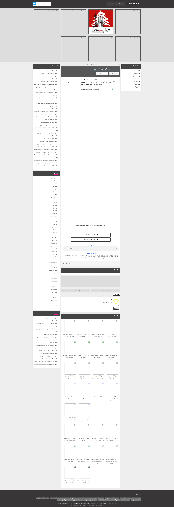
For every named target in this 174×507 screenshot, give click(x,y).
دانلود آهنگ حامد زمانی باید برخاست (49, 122)
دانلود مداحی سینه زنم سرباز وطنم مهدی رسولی (46, 152)
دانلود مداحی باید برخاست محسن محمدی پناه (47, 146)
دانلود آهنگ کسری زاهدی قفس (50, 70)
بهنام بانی (55, 199)
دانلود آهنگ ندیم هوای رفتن (50, 320)
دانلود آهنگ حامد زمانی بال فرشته (49, 78)
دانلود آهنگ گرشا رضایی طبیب (50, 318)
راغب (56, 221)
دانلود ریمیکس (135, 81)
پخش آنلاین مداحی (90, 500)
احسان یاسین (54, 178)
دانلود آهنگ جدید (119, 4)
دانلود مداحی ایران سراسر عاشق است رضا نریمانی (46, 165)
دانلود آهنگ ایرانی (75, 505)
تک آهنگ (137, 84)
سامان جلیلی (54, 229)
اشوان (55, 183)
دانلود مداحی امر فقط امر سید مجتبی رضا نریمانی (46, 125)
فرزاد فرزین (54, 256)
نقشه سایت (110, 4)
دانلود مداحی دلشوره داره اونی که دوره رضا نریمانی (45, 111)
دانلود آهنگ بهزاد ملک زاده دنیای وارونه (48, 350)
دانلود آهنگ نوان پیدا (52, 342)
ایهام (56, 194)
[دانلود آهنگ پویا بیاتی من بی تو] (73, 21)
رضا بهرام (55, 224)
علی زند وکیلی (54, 246)
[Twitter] (64, 263)
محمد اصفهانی (54, 267)
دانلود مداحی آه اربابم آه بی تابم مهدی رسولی (47, 163)
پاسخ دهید (116, 308)
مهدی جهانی (54, 292)
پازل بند (55, 202)
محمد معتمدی (54, 278)
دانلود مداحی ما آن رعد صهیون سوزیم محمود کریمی (45, 149)
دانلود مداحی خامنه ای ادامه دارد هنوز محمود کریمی (45, 160)
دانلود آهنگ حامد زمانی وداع (51, 119)
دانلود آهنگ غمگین (42, 498)
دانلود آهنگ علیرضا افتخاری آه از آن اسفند (47, 114)
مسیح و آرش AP (53, 286)
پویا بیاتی (55, 208)
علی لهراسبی (54, 248)
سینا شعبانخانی (54, 237)
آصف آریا (55, 186)
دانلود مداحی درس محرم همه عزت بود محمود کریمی (45, 364)
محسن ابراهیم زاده (53, 262)
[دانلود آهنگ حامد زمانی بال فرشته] (46, 21)
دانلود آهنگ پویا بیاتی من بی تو (50, 76)
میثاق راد (55, 297)
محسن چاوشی (54, 265)
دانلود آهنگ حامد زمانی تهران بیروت (49, 73)
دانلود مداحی (136, 73)
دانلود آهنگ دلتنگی (84, 498)
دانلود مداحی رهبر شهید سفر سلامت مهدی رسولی (46, 116)
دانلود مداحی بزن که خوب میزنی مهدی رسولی (47, 144)
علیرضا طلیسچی (53, 243)
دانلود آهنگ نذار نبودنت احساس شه (49, 353)
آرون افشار (54, 180)
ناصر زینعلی (54, 303)
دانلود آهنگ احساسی (112, 498)
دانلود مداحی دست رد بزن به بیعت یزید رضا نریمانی (45, 84)
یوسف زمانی (54, 305)
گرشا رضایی (54, 259)
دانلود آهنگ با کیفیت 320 (89, 239)
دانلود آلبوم (136, 78)
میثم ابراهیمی (54, 300)
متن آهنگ (115, 500)
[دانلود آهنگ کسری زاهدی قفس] (128, 21)
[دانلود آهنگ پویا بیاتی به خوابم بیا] (100, 48)
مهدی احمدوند (54, 289)
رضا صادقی (54, 227)
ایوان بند (55, 191)
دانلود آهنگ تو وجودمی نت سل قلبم (49, 358)
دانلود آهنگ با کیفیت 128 (89, 235)
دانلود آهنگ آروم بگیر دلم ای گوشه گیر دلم (105, 69)
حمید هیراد (54, 218)
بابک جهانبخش (54, 197)
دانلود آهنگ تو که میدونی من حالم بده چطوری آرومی (45, 361)
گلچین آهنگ (136, 87)
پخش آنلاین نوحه (64, 500)
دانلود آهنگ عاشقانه (57, 498)
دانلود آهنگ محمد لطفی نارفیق (50, 334)
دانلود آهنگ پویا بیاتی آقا (51, 135)
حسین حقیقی (54, 216)
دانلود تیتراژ (136, 76)
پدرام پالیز (55, 205)
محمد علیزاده (54, 275)
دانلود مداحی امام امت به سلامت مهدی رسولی (47, 133)
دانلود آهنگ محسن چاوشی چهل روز (49, 108)
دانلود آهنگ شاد (70, 498)
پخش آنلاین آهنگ (104, 500)
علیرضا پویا (54, 240)
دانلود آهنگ (136, 70)
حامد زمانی (55, 210)
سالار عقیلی (54, 232)
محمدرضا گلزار (54, 273)
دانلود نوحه (125, 500)
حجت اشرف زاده (53, 213)
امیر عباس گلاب (53, 189)
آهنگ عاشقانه (136, 498)
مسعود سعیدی (54, 281)
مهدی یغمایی (54, 294)
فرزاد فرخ (55, 254)
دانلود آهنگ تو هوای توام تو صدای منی (48, 356)
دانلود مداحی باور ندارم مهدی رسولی (49, 138)
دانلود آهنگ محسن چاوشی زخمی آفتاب (48, 141)
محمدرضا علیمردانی (53, 270)
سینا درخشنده (54, 235)
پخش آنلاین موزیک (76, 500)
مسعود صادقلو (54, 284)
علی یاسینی (54, 251)
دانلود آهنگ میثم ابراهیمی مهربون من (48, 81)
